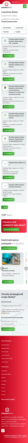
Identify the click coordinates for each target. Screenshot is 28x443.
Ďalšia (26, 268)
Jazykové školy (5, 355)
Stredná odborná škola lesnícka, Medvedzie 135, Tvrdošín (16, 41)
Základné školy (5, 348)
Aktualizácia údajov (6, 374)
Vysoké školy (4, 362)
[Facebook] (3, 430)
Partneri (3, 391)
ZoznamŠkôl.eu (5, 19)
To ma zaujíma (8, 55)
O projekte (4, 381)
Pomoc (3, 388)
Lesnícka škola (15, 19)
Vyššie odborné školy (6, 358)
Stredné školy (4, 351)
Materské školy (5, 345)
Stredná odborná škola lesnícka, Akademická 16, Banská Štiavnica (16, 139)
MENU (25, 6)
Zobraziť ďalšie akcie (8, 248)
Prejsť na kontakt (7, 329)
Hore (5, 207)
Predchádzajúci (2, 268)
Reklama (3, 377)
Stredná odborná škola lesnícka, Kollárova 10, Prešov (16, 65)
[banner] (6, 5)
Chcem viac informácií (10, 229)
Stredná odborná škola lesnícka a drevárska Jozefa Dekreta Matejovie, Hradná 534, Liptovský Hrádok (16, 90)
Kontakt (3, 394)
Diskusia (3, 384)
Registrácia (4, 371)
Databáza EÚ (15, 2)
